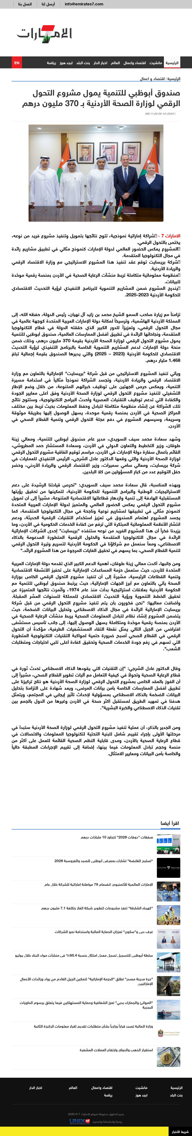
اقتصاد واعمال (135, 62)
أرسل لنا (48, 3)
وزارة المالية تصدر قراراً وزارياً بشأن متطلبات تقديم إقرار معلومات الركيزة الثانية (93, 1025)
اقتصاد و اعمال (152, 78)
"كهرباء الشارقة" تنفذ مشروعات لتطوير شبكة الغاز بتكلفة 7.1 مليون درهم (97, 907)
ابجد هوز (66, 62)
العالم (115, 62)
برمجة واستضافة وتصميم (107, 1121)
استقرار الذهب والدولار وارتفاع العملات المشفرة (116, 1049)
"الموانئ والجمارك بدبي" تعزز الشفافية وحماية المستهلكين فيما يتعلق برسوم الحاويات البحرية (86, 1004)
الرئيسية (172, 62)
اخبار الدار (100, 62)
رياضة (51, 62)
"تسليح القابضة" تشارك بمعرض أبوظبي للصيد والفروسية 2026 (104, 860)
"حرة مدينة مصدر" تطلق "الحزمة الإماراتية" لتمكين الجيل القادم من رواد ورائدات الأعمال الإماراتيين (86, 980)
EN (16, 62)
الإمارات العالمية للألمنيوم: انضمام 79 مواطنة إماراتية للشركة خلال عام (98, 884)
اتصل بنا (25, 3)
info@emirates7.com (84, 3)
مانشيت (156, 62)
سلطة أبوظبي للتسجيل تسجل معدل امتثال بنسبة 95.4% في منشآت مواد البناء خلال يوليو (84, 954)
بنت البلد (83, 62)
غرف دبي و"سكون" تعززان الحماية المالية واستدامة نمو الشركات (104, 931)
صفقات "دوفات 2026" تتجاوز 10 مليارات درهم (117, 836)
